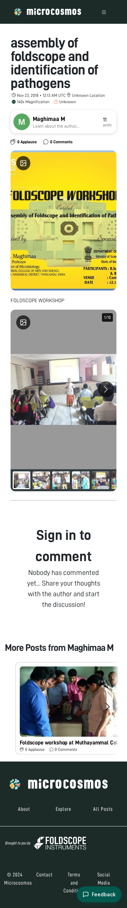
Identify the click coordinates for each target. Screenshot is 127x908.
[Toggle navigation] (103, 12)
